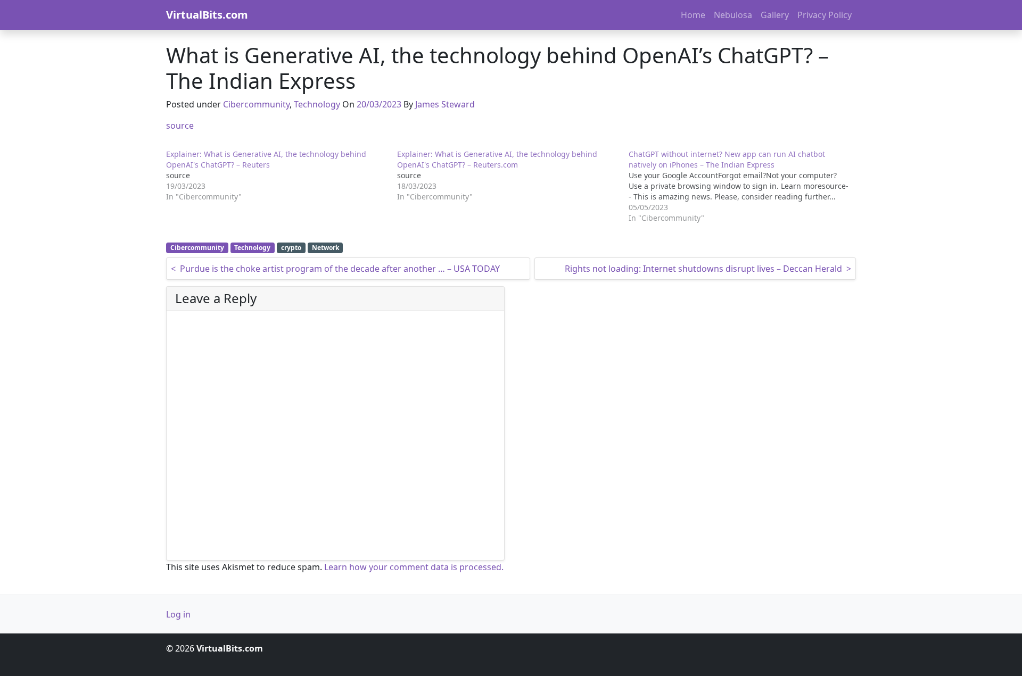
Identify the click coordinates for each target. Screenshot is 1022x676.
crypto (291, 247)
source (180, 125)
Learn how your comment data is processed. (414, 567)
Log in (178, 614)
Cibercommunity (256, 104)
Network (325, 247)
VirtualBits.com (207, 14)
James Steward (445, 104)
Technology (317, 104)
